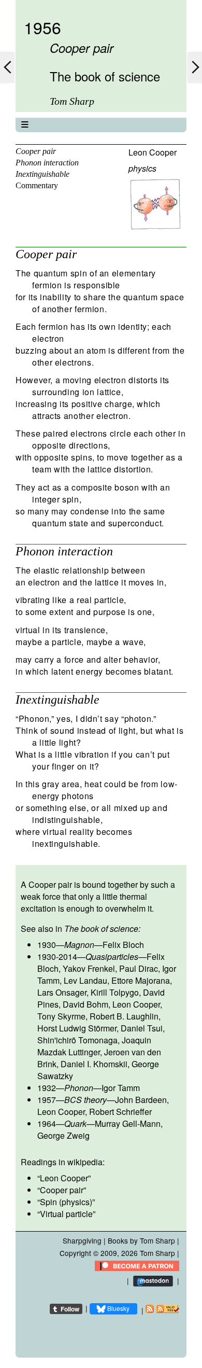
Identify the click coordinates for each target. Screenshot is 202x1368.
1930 (46, 945)
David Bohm (85, 1004)
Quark (75, 1123)
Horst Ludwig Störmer (77, 1028)
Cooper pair (36, 151)
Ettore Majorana (140, 980)
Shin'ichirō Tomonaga (77, 1040)
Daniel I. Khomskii (94, 1064)
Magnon (79, 945)
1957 (46, 1100)
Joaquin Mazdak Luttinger (94, 1046)
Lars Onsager (61, 992)
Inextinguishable (42, 174)
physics (142, 168)
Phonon (78, 1088)
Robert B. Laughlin (124, 1016)
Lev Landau (85, 980)
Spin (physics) (66, 1202)
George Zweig (63, 1135)
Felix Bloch (123, 945)
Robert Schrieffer (120, 1112)
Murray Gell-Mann (128, 1123)
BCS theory (85, 1100)
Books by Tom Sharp (141, 1240)
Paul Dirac (138, 968)
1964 (46, 1123)
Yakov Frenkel (89, 968)
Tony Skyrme (61, 1016)
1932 (46, 1088)
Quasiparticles (111, 956)
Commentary (37, 185)
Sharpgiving (82, 1240)
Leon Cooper (152, 152)
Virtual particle (66, 1214)
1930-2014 (57, 956)
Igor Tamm (121, 1088)
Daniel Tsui (142, 1028)
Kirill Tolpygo (115, 992)
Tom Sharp (157, 1253)
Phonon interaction (47, 162)
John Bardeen (141, 1100)
